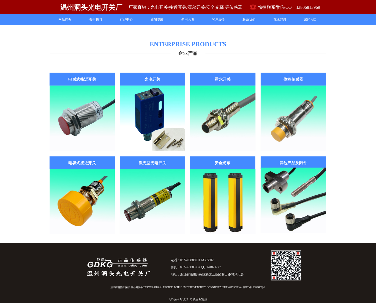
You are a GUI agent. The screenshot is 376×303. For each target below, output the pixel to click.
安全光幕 (223, 163)
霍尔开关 (223, 79)
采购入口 (310, 19)
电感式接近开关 (82, 79)
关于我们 (95, 19)
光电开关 (152, 79)
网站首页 (64, 19)
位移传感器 (293, 79)
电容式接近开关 (82, 163)
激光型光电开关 (153, 163)
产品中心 (126, 19)
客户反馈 (218, 19)
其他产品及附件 (293, 163)
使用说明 (187, 19)
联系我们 (249, 19)
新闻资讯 (157, 19)
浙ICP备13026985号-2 (254, 287)
